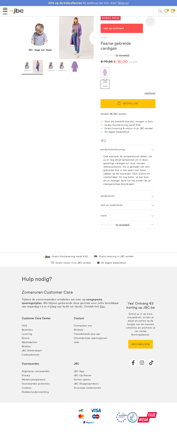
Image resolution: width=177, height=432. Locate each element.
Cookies (26, 387)
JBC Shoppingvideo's (86, 383)
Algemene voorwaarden (36, 371)
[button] (150, 21)
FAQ (24, 325)
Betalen (26, 346)
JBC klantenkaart (32, 350)
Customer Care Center (36, 318)
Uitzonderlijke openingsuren (90, 338)
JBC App (79, 371)
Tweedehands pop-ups (87, 334)
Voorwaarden (30, 363)
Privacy (26, 375)
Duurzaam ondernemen (87, 387)
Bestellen (27, 329)
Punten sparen (82, 379)
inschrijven (140, 344)
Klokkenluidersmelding (35, 392)
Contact (79, 318)
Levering (27, 334)
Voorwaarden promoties (36, 383)
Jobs (76, 342)
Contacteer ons (83, 325)
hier (102, 306)
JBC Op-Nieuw (82, 375)
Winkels (78, 329)
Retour (26, 338)
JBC (76, 363)
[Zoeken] (160, 11)
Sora (104, 38)
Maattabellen (29, 342)
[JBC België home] (17, 11)
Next (97, 38)
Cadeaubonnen (31, 354)
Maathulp (150, 93)
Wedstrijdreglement (33, 379)
